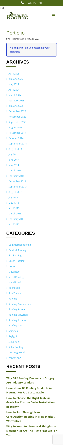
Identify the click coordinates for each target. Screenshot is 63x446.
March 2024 (14, 95)
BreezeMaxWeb (16, 38)
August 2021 (15, 127)
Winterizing (14, 357)
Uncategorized (16, 352)
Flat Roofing (15, 255)
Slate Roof (14, 341)
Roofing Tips (15, 325)
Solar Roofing (15, 347)
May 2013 (13, 202)
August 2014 (15, 149)
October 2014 (15, 138)
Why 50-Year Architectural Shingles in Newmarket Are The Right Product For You (31, 431)
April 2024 (13, 89)
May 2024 (13, 84)
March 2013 (14, 213)
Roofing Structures (18, 320)
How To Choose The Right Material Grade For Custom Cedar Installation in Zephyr (30, 402)
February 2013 (16, 219)
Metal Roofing (16, 277)
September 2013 (17, 186)
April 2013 (13, 208)
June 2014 (13, 159)
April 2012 (13, 224)
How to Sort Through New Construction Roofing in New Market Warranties (30, 416)
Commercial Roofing (19, 244)
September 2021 (17, 122)
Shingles (13, 331)
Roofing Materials (18, 314)
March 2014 (14, 170)
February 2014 (16, 176)
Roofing (12, 298)
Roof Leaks (14, 287)
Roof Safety (14, 293)
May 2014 (13, 165)
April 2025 (13, 73)
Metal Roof (14, 271)
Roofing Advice (16, 309)
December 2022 (17, 111)
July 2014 (13, 154)
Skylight (12, 336)
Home (11, 266)
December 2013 (17, 181)
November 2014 (17, 132)
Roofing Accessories (19, 304)
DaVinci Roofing (17, 250)
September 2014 (17, 143)
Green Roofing (16, 260)
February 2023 (16, 100)
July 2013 (13, 197)
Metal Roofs (15, 282)
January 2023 (15, 105)
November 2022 (17, 116)
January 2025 (15, 79)
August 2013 (15, 192)
